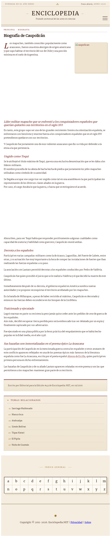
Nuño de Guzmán (20, 445)
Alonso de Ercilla (76, 356)
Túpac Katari (18, 433)
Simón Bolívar (19, 427)
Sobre (88, 522)
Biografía (24, 30)
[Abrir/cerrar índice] (105, 18)
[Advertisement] (55, 95)
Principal (9, 30)
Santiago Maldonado (22, 408)
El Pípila (16, 439)
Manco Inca (17, 414)
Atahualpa (17, 420)
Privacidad (76, 522)
